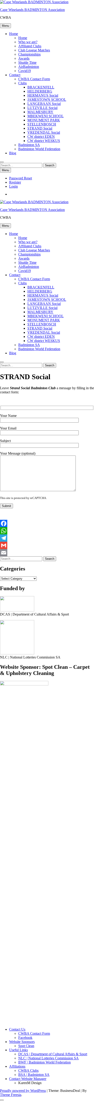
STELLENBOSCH (41, 124)
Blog (12, 153)
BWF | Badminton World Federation (44, 1062)
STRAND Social (39, 128)
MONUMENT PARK (43, 120)
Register (15, 182)
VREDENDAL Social (43, 132)
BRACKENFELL (40, 87)
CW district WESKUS (43, 141)
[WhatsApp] (47, 530)
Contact (14, 75)
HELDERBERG (39, 91)
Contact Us (17, 1029)
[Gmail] (47, 545)
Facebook (25, 1038)
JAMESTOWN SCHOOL (46, 99)
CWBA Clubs (28, 1070)
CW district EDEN (41, 137)
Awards (23, 58)
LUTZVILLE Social (42, 108)
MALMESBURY (40, 112)
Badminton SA (29, 145)
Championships (29, 54)
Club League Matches (34, 50)
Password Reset (20, 178)
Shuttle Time (27, 62)
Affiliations (17, 1066)
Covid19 (24, 71)
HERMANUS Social (42, 95)
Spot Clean (26, 1046)
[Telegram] (47, 538)
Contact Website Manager (27, 1079)
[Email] (47, 552)
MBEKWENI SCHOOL (45, 116)
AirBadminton (28, 67)
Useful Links (18, 1050)
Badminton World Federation (39, 149)
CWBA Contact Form (34, 79)
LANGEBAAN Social (44, 104)
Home (13, 34)
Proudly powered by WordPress (23, 1091)
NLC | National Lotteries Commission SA (48, 1058)
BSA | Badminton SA (34, 1075)
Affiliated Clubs (29, 46)
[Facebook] (47, 523)
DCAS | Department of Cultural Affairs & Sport (52, 1054)
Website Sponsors (22, 1042)
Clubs (22, 83)
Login (13, 186)
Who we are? (27, 42)
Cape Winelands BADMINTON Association (32, 10)
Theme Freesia (10, 1095)
